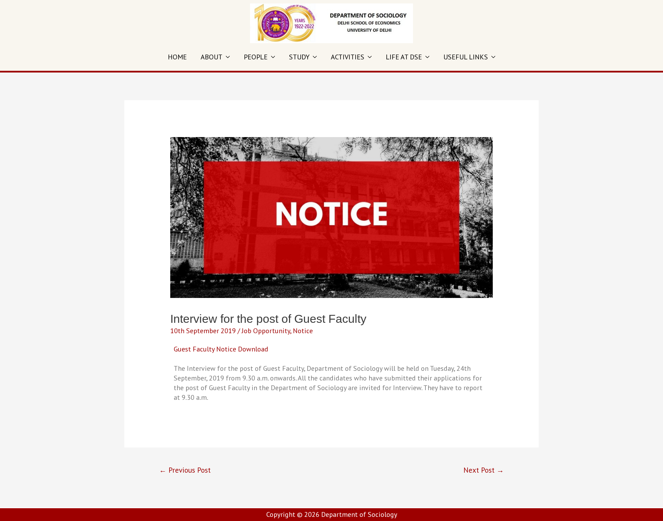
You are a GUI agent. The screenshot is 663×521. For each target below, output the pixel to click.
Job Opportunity (266, 330)
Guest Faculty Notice (205, 349)
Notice (303, 330)
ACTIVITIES (347, 56)
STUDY (299, 56)
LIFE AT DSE (404, 56)
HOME (177, 56)
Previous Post (185, 470)
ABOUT (211, 56)
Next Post (483, 470)
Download (253, 349)
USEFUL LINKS (465, 56)
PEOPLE (256, 56)
